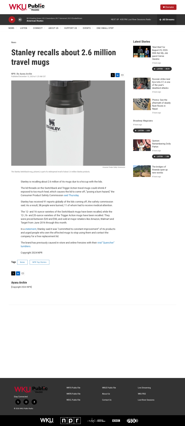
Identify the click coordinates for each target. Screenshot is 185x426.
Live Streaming (144, 388)
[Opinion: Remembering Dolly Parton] (142, 145)
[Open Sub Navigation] (16, 28)
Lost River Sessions (146, 400)
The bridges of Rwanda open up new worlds (160, 169)
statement (30, 229)
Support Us (70, 28)
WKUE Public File (109, 388)
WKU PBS (142, 394)
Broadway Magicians (143, 120)
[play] (12, 19)
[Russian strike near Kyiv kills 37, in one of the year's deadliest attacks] (142, 83)
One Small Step (105, 28)
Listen (23, 28)
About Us (53, 28)
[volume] (20, 20)
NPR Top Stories (39, 262)
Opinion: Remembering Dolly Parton (161, 143)
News (11, 28)
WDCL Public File (73, 400)
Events (87, 28)
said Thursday (71, 195)
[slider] (24, 19)
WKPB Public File (73, 394)
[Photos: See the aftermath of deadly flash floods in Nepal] (142, 104)
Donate (169, 7)
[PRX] (132, 420)
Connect (38, 28)
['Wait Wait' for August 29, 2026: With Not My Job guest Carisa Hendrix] (142, 51)
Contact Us (106, 400)
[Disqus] (92, 341)
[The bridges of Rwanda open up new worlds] (142, 171)
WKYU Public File (73, 388)
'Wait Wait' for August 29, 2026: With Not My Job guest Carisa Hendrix (160, 53)
